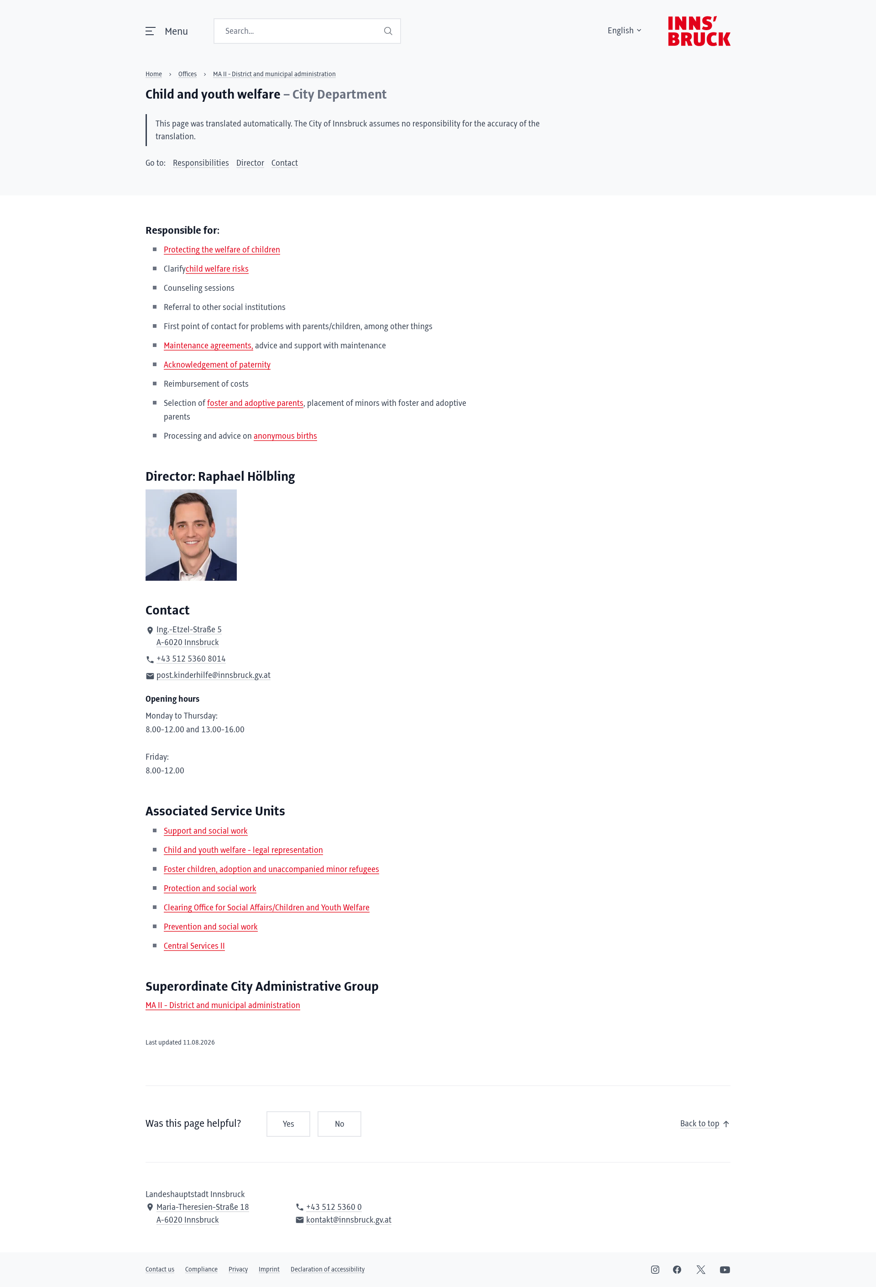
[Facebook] (677, 1269)
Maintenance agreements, (208, 346)
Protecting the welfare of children (222, 250)
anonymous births (285, 436)
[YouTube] (725, 1269)
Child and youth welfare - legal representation (243, 850)
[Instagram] (655, 1269)
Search (388, 31)
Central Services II (194, 946)
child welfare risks (217, 269)
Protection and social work (210, 888)
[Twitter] (701, 1269)
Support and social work (206, 831)
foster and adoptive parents (255, 403)
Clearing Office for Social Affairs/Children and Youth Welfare (267, 908)
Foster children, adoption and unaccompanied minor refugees (271, 869)
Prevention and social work (211, 927)
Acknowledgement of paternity (217, 365)
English (621, 31)
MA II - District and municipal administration (223, 1005)
